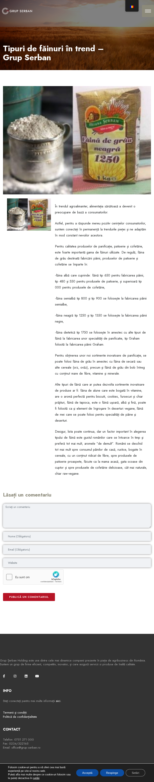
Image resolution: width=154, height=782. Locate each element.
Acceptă (87, 772)
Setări (135, 772)
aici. (58, 701)
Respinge (112, 772)
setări (36, 778)
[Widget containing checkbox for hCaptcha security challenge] (33, 577)
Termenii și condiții (15, 712)
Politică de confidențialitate (20, 717)
